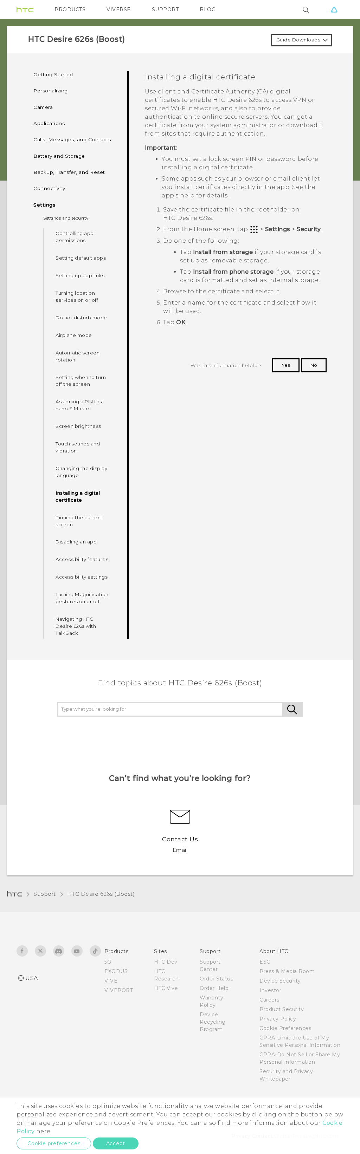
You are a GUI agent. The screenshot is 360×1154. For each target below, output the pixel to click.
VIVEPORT (118, 990)
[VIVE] (334, 9)
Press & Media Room (287, 971)
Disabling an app (76, 542)
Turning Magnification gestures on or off (82, 598)
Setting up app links (80, 275)
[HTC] (25, 9)
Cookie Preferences (285, 1028)
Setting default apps (81, 258)
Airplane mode (74, 335)
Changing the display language (81, 471)
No (313, 365)
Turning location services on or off (77, 296)
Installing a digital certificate (78, 496)
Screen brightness (78, 426)
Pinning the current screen (79, 521)
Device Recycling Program (213, 1021)
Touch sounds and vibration (78, 447)
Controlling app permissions (75, 236)
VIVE (110, 981)
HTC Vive (166, 988)
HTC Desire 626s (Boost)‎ (101, 894)
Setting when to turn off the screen (81, 380)
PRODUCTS (69, 9)
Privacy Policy (277, 1019)
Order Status (216, 979)
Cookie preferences (53, 1143)
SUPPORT (165, 9)
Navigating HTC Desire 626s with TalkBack (76, 626)
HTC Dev (166, 962)
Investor (270, 990)
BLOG (208, 9)
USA (31, 978)
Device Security (280, 981)
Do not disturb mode (81, 317)
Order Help (214, 988)
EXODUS (116, 971)
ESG (265, 962)
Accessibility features (82, 559)
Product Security (281, 1009)
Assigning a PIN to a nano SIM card (80, 405)
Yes (286, 365)
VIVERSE (119, 9)
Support (44, 894)
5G (107, 962)
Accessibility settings (82, 577)
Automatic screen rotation (77, 356)
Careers (269, 1000)
